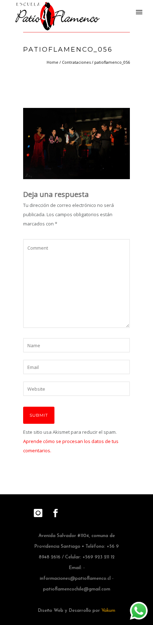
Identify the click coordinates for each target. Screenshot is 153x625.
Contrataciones (76, 62)
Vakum (108, 610)
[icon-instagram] (40, 513)
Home (52, 62)
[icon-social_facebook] (55, 513)
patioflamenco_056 (112, 62)
